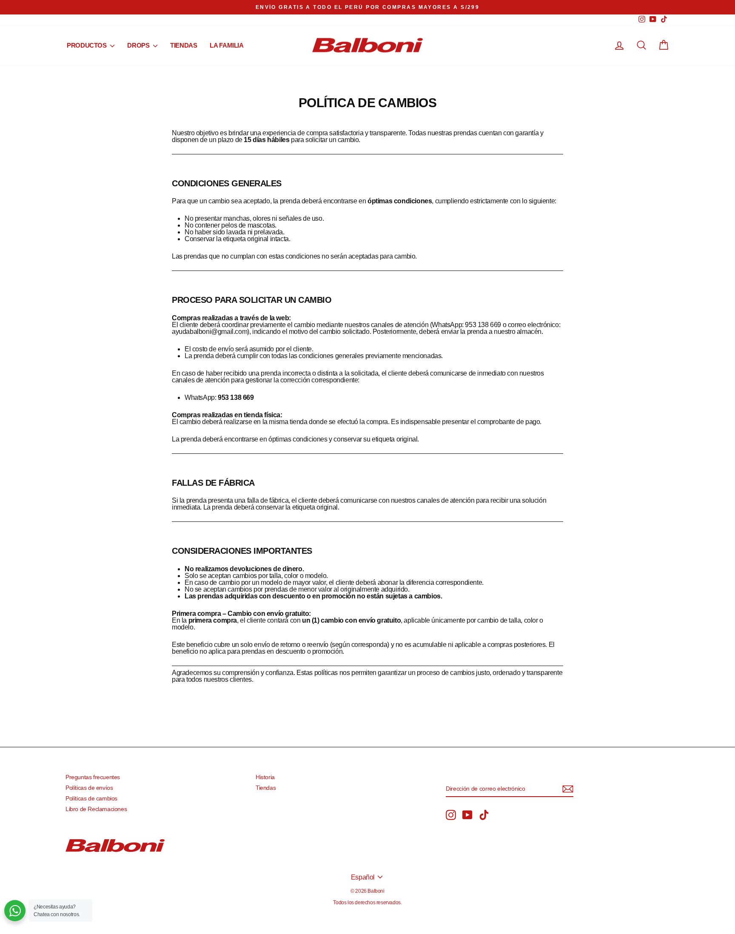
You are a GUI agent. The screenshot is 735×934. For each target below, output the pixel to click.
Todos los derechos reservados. (367, 903)
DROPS (139, 45)
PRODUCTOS (87, 45)
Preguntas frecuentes (93, 777)
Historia (265, 777)
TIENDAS (183, 45)
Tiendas (266, 788)
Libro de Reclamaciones (96, 809)
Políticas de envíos (89, 788)
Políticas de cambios (91, 798)
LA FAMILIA (226, 45)
